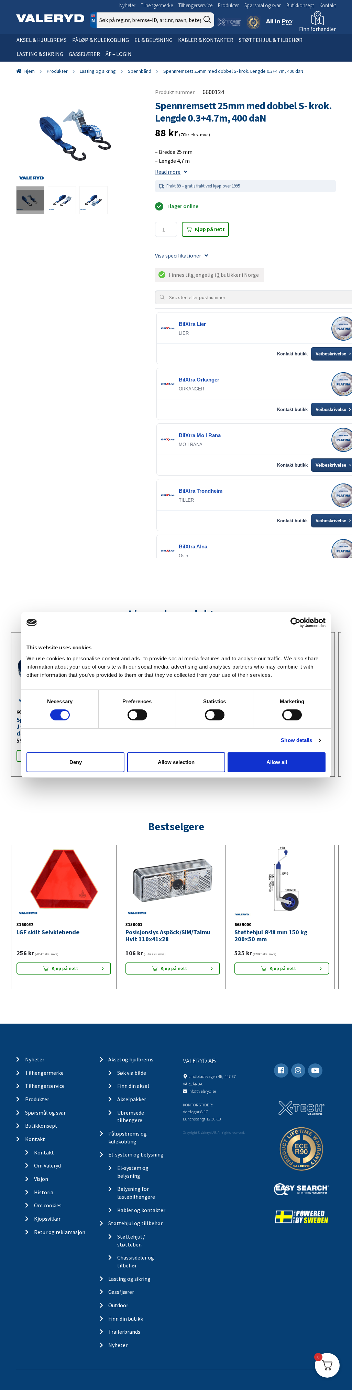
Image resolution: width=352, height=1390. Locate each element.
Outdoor (118, 1305)
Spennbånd (139, 71)
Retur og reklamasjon (59, 1232)
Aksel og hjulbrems (130, 1059)
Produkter (228, 5)
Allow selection (176, 762)
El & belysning (153, 39)
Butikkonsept (300, 5)
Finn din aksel (133, 1085)
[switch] (137, 714)
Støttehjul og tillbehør (135, 1223)
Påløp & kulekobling (100, 39)
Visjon (41, 1178)
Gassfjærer (84, 53)
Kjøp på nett (210, 229)
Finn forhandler (317, 28)
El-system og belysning (136, 1154)
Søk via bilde (131, 1072)
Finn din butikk (125, 1318)
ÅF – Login (119, 53)
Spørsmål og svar (262, 5)
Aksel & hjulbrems (41, 39)
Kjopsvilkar (47, 1218)
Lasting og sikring (98, 71)
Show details (296, 740)
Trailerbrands (124, 1331)
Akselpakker (131, 1099)
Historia (43, 1192)
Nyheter (127, 5)
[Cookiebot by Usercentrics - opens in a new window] (295, 622)
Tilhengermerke (157, 5)
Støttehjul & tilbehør (270, 39)
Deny (75, 762)
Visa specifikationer (178, 255)
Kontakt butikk (292, 353)
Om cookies (48, 1205)
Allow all (276, 762)
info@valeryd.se (202, 1091)
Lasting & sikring (39, 53)
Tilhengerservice (195, 5)
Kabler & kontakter (205, 39)
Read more (167, 171)
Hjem (29, 71)
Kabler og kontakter (141, 1210)
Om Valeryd (47, 1165)
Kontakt (327, 5)
